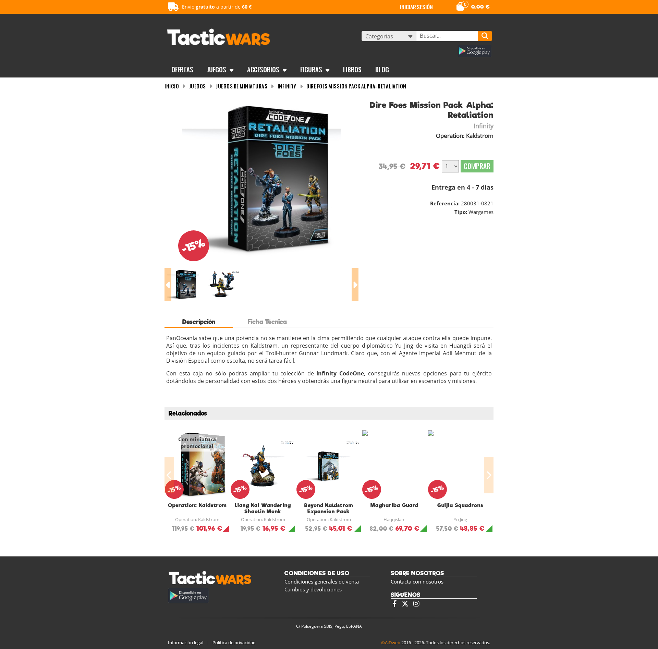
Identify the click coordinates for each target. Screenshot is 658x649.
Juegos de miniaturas (241, 86)
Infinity (287, 86)
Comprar (477, 166)
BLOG (382, 69)
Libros (352, 69)
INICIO (171, 86)
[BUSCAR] (485, 36)
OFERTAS (182, 69)
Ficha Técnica (267, 321)
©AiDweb (390, 642)
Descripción (198, 321)
